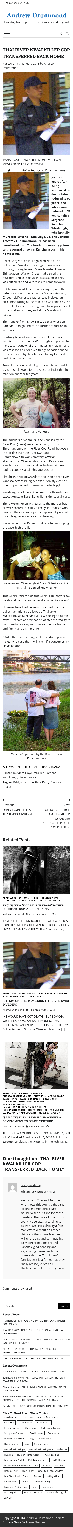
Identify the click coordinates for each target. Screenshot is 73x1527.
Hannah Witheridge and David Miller (24, 1107)
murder (39, 773)
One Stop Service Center (17, 1476)
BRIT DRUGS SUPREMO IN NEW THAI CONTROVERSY (40, 1406)
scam (35, 1486)
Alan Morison (11, 1417)
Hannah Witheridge (14, 1105)
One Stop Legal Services (50, 1470)
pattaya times (54, 1476)
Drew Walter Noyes (14, 1438)
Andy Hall (40, 1096)
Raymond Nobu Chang (16, 1486)
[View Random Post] (60, 33)
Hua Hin (8, 1454)
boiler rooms (25, 1422)
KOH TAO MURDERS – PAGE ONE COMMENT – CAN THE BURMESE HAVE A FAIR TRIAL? (34, 1398)
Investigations (28, 993)
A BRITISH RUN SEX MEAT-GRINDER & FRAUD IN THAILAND (33, 1358)
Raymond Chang (41, 1481)
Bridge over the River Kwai (30, 782)
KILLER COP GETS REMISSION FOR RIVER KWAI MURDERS (36, 1002)
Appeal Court (56, 1096)
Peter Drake (10, 1481)
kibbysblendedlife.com (14, 1396)
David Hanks (10, 1099)
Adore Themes (35, 1522)
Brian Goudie (43, 1422)
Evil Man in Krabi (29, 898)
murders (44, 1113)
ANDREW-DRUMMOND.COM (17, 1096)
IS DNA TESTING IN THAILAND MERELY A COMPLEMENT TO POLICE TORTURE (32, 1119)
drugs (32, 1438)
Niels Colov (28, 1470)
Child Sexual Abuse (51, 1427)
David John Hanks (30, 1099)
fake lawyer (45, 1438)
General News (50, 898)
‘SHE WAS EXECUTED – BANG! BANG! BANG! (31, 767)
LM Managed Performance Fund (21, 1465)
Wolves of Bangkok (56, 1492)
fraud (26, 1444)
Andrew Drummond (37, 15)
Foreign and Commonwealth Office (23, 1102)
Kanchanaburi (47, 993)
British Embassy (12, 1427)
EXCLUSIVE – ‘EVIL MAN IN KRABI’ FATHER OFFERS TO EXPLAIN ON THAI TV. (33, 907)
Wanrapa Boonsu (33, 1492)
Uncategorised (29, 777)
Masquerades (28, 1113)
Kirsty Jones (35, 1110)
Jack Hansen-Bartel (14, 1110)
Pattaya (38, 1476)
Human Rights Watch (28, 1454)
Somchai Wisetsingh (32, 901)
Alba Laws (28, 1417)
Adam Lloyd (24, 773)
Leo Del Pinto (10, 901)
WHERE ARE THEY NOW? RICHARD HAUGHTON (39, 1371)
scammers (48, 1486)
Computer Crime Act (15, 1433)
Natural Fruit (11, 1470)
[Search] (67, 33)
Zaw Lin (55, 1113)
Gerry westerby (31, 1185)
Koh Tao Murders (55, 1110)
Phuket (25, 1481)
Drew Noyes (50, 1099)
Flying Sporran (11, 1444)
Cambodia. (30, 1427)
